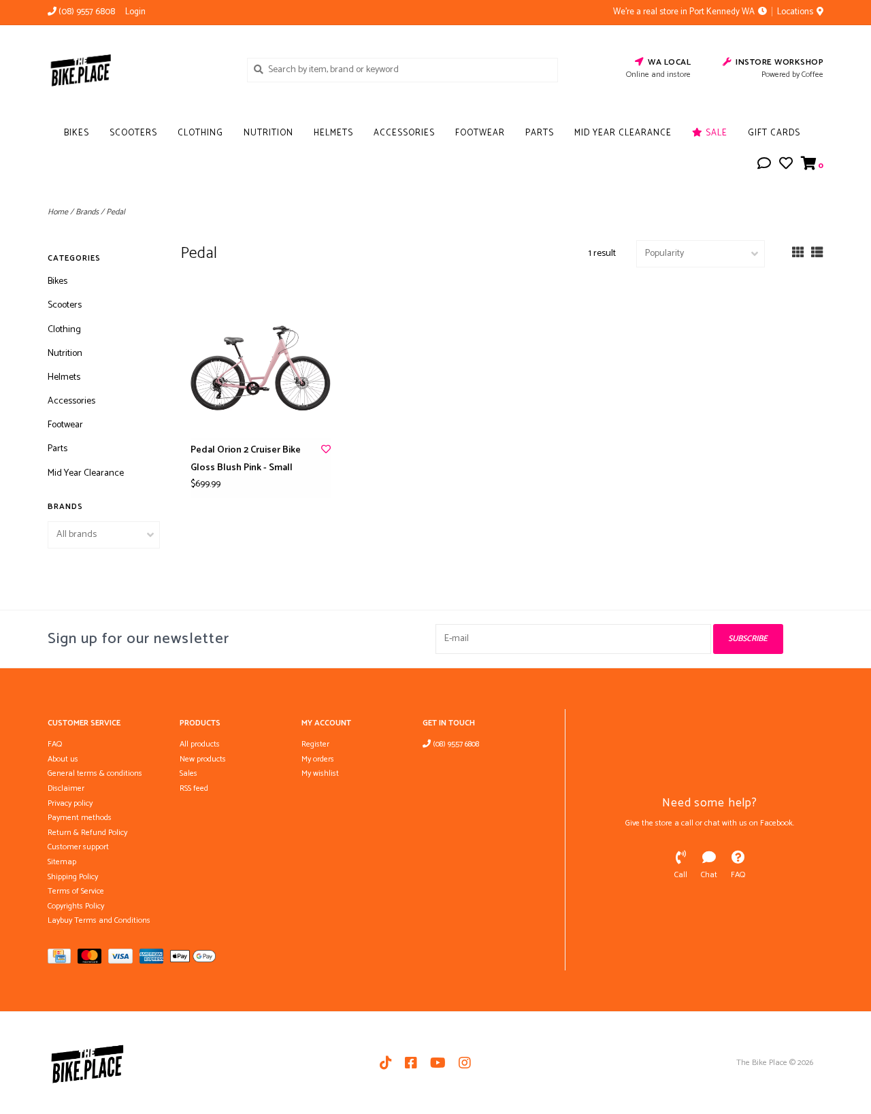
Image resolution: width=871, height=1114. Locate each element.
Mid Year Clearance (623, 133)
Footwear (480, 133)
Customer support (78, 846)
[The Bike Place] (137, 69)
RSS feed (194, 788)
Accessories (404, 133)
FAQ (55, 744)
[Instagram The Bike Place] (464, 1063)
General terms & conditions (95, 773)
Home (58, 212)
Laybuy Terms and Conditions (99, 920)
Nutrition (268, 133)
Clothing (200, 133)
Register (315, 744)
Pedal (115, 212)
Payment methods (80, 817)
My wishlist (320, 773)
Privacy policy (70, 803)
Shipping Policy (73, 876)
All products (200, 744)
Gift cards (774, 133)
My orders (317, 759)
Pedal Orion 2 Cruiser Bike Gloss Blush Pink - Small (246, 458)
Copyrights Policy (76, 906)
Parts (539, 133)
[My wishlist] (786, 166)
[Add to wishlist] (326, 450)
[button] (764, 166)
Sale (715, 133)
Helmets (333, 133)
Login (135, 12)
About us (63, 759)
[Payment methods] (63, 959)
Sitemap (62, 861)
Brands (87, 212)
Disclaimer (66, 788)
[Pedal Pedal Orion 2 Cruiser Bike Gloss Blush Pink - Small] (261, 368)
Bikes (76, 133)
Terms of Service (76, 891)
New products (203, 759)
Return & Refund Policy (87, 832)
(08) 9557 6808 (455, 744)
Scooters (133, 133)
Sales (188, 773)
